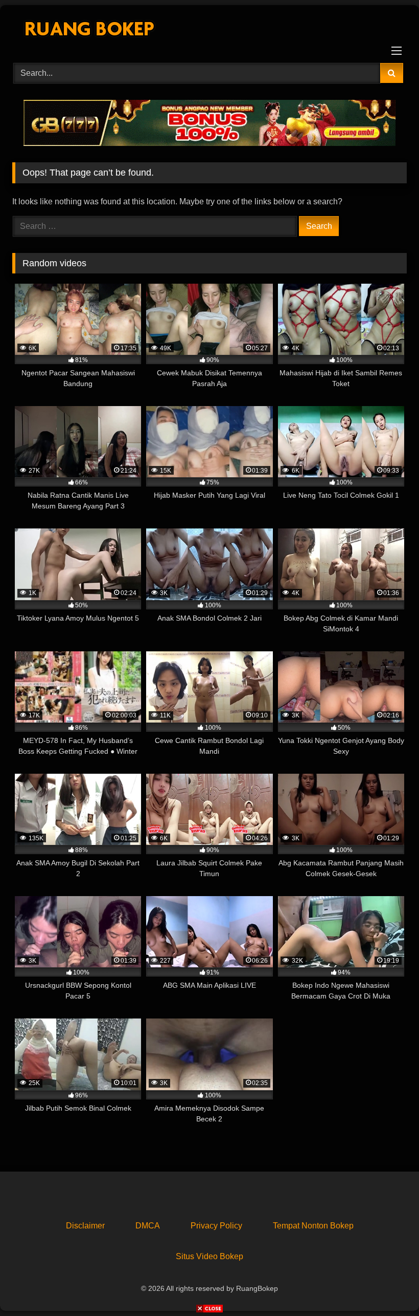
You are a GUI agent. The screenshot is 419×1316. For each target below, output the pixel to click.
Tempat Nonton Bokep (313, 1225)
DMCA (147, 1225)
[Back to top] (387, 1286)
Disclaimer (85, 1225)
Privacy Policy (216, 1225)
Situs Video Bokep (209, 1256)
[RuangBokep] (209, 30)
